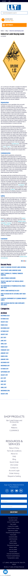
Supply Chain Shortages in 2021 (10, 290)
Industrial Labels (13, 537)
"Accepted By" (21, 184)
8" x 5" (4, 146)
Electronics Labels (13, 531)
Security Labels (13, 550)
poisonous (9, 223)
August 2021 (4, 334)
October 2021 (5, 331)
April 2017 (4, 387)
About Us (14, 454)
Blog (14, 459)
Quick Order (14, 462)
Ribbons (14, 428)
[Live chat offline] (5, 573)
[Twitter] (12, 490)
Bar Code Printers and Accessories (14, 421)
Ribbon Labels (13, 547)
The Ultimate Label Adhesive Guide (11, 270)
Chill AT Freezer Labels (13, 522)
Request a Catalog (14, 476)
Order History (14, 473)
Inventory (13, 189)
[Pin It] (24, 260)
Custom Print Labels (13, 526)
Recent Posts (6, 265)
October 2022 (5, 319)
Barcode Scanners (13, 518)
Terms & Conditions (14, 451)
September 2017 (5, 372)
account (4, 1)
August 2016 (4, 394)
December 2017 (5, 362)
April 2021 (4, 344)
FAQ (14, 456)
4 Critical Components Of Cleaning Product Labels (13, 299)
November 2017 (5, 365)
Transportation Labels (13, 558)
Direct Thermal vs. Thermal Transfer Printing (12, 274)
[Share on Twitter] (25, 260)
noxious (24, 221)
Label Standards (13, 539)
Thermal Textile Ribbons (13, 554)
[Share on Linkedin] (22, 260)
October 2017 (4, 369)
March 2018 (4, 356)
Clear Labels (13, 524)
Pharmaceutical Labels (13, 545)
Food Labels (13, 535)
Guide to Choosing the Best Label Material (13, 267)
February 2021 (5, 350)
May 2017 (3, 384)
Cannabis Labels (13, 520)
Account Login (14, 471)
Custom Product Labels (13, 528)
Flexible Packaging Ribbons (13, 533)
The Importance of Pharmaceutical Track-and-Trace (13, 286)
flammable (3, 223)
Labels (14, 425)
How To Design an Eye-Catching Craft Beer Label (13, 294)
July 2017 (3, 378)
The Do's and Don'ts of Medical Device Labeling (12, 282)
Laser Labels (13, 541)
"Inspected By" (7, 224)
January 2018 (4, 359)
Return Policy (14, 448)
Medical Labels (13, 543)
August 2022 (4, 322)
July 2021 (3, 337)
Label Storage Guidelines (8, 278)
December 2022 (5, 315)
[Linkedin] (21, 490)
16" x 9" (9, 146)
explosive (20, 221)
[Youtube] (16, 490)
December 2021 (5, 328)
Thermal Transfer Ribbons (13, 556)
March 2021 (4, 347)
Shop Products (14, 417)
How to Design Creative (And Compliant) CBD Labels (13, 304)
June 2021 (3, 340)
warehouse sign (15, 143)
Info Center (14, 465)
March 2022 (4, 325)
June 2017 (3, 381)
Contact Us (14, 468)
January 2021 (4, 353)
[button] (24, 408)
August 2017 (4, 375)
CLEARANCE (14, 430)
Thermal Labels (13, 552)
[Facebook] (7, 490)
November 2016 (5, 390)
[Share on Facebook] (21, 260)
